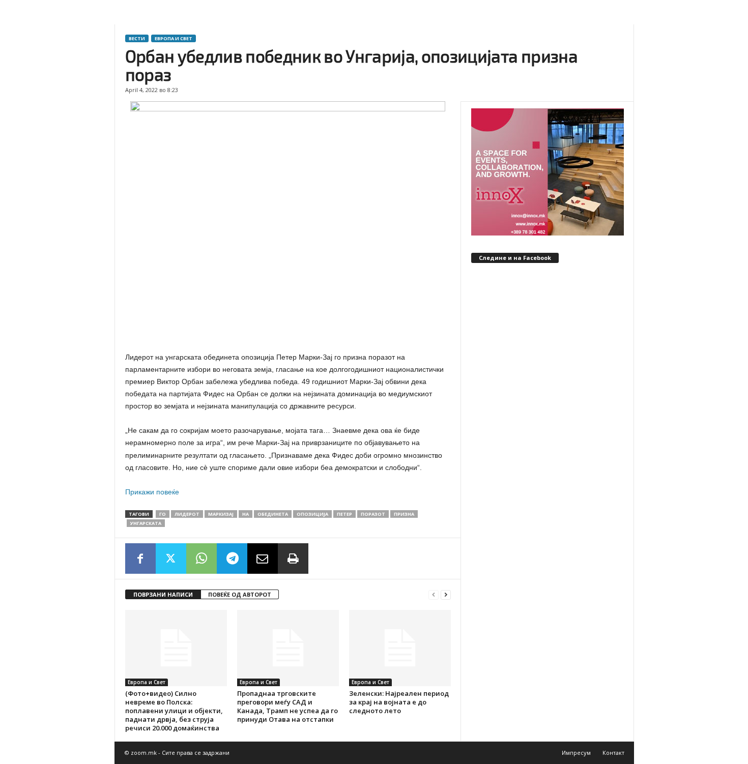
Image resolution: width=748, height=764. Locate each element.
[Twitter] (171, 558)
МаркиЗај (221, 514)
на (245, 514)
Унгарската (145, 523)
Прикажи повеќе (152, 492)
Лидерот (187, 514)
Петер (344, 514)
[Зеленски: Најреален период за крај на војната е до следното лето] (400, 648)
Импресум (576, 752)
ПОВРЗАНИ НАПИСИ (163, 594)
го (162, 514)
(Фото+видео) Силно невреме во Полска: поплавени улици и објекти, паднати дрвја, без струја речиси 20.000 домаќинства (174, 710)
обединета (272, 514)
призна (404, 514)
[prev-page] (433, 595)
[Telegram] (232, 558)
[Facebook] (140, 558)
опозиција (312, 514)
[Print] (293, 558)
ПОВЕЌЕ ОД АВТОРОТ (239, 594)
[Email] (262, 558)
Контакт (613, 752)
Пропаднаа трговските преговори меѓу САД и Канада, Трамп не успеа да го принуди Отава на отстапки (287, 706)
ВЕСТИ (137, 38)
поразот (373, 514)
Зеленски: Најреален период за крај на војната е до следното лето (399, 702)
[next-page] (446, 595)
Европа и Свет (173, 38)
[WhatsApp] (201, 558)
